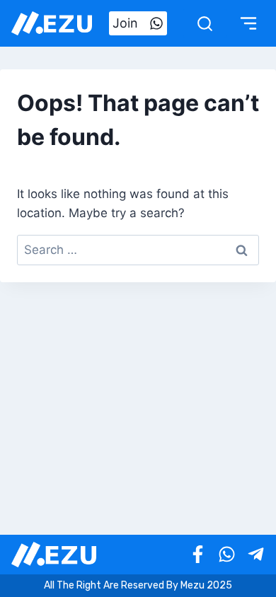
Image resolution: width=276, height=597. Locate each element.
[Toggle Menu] (248, 23)
